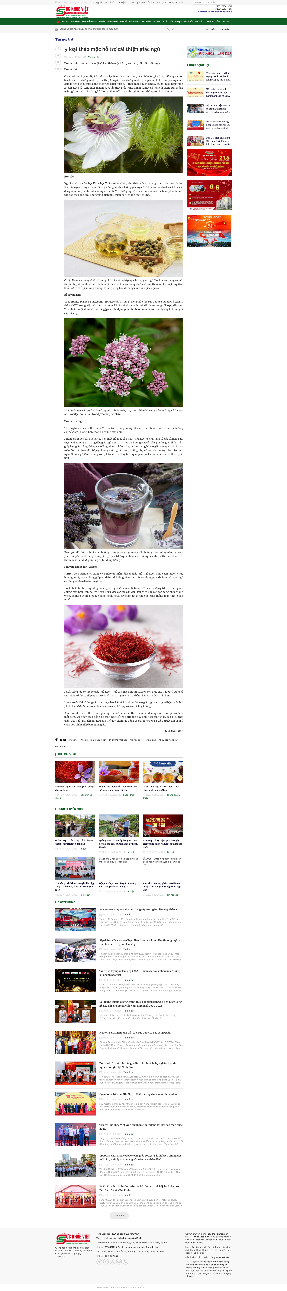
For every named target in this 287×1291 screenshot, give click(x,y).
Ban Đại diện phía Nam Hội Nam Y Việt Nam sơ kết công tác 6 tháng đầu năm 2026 (218, 141)
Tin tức (65, 22)
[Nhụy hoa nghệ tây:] (75, 772)
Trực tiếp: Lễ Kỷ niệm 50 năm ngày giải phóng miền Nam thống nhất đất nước (162, 844)
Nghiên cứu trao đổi (108, 22)
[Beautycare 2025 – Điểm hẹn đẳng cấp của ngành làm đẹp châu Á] (75, 919)
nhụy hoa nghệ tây (168, 739)
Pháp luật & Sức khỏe (163, 22)
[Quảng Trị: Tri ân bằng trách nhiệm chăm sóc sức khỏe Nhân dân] (75, 825)
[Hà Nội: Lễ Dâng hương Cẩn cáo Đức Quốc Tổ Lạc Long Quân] (75, 1042)
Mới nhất (210, 29)
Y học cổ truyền (89, 22)
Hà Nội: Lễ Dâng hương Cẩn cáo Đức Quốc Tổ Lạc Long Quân (135, 1032)
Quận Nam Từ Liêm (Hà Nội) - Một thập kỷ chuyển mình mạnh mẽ (139, 1094)
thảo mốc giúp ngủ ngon (93, 739)
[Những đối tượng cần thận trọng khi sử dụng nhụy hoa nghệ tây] (119, 772)
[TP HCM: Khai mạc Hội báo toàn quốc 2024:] (75, 1165)
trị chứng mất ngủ (118, 739)
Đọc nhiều (224, 29)
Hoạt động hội (199, 65)
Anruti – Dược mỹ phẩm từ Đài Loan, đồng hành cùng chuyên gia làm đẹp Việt (162, 886)
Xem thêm (119, 1215)
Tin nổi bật (64, 39)
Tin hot (170, 852)
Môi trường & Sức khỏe (140, 22)
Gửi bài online (222, 22)
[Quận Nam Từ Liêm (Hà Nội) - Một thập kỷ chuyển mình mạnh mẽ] (75, 1104)
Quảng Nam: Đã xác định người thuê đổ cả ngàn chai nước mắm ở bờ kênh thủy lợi (118, 844)
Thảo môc (73, 739)
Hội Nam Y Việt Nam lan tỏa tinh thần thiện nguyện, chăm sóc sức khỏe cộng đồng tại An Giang (218, 109)
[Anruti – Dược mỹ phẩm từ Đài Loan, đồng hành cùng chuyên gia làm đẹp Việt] (163, 868)
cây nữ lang (150, 739)
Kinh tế (123, 22)
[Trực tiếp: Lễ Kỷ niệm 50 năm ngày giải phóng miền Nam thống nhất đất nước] (163, 825)
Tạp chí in (208, 22)
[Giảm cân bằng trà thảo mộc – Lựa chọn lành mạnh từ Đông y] (163, 772)
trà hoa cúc (136, 739)
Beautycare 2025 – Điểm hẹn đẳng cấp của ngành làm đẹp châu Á (138, 909)
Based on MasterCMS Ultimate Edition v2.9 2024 (120, 1287)
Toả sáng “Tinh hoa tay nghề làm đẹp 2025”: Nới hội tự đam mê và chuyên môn (74, 886)
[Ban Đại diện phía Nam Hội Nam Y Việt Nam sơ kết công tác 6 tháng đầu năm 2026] (195, 141)
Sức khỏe (75, 22)
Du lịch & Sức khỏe (184, 22)
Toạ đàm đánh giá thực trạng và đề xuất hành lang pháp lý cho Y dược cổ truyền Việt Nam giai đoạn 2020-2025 (218, 76)
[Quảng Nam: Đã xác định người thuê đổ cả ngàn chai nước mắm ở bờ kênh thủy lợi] (119, 825)
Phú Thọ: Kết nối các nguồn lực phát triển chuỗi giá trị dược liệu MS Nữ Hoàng (99, 29)
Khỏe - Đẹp (128, 794)
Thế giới (198, 22)
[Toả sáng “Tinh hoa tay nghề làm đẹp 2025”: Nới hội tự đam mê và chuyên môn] (75, 868)
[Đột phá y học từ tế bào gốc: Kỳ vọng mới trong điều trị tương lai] (119, 868)
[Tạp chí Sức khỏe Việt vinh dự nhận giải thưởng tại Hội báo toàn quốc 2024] (75, 1134)
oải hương (60, 746)
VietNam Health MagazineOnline (215, 11)
